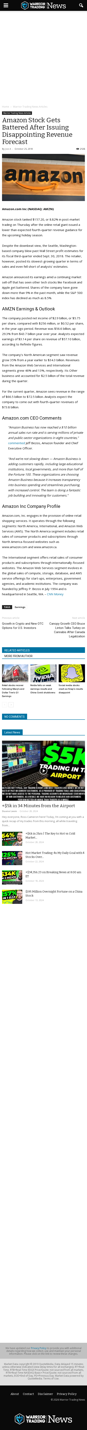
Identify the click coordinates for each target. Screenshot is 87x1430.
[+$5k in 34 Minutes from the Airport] (43, 771)
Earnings (20, 607)
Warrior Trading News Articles (17, 113)
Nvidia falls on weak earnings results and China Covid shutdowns (42, 689)
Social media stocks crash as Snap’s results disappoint (71, 689)
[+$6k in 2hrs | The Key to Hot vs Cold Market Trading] (12, 839)
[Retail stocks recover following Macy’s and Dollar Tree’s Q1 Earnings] (15, 673)
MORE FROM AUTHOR (18, 656)
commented (16, 443)
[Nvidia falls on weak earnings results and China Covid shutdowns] (43, 673)
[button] (81, 5)
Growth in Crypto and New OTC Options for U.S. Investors (23, 626)
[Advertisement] (43, 58)
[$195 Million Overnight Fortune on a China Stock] (12, 897)
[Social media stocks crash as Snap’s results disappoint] (72, 673)
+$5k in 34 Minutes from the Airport (38, 805)
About (15, 1394)
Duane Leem (9, 811)
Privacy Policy (38, 1348)
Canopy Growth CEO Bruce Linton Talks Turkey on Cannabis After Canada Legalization (67, 630)
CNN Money (55, 594)
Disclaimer (45, 1394)
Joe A (8, 148)
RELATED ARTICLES (17, 650)
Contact (28, 1394)
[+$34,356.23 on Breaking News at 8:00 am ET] (12, 877)
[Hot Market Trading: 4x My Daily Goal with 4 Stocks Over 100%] (12, 858)
